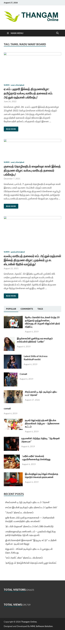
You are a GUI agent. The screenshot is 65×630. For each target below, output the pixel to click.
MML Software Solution (41, 626)
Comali (23, 373)
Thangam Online (29, 621)
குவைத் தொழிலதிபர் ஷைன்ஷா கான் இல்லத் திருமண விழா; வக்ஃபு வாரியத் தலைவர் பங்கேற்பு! (32, 170)
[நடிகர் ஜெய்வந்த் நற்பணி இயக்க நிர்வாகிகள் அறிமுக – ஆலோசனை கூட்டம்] (13, 420)
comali (7, 408)
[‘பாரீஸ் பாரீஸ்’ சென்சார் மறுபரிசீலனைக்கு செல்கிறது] (12, 456)
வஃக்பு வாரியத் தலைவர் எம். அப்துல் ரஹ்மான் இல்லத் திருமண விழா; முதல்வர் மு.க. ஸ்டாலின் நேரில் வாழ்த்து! (32, 260)
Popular (11, 309)
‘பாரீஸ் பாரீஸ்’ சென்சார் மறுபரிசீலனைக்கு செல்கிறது (36, 458)
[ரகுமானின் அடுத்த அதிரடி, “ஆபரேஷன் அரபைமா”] (11, 438)
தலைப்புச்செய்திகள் (18, 252)
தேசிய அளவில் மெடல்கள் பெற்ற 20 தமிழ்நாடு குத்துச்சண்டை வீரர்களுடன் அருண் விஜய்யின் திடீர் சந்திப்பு (42, 322)
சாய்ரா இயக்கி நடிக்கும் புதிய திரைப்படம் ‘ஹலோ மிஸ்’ (31, 507)
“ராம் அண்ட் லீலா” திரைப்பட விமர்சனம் (24, 557)
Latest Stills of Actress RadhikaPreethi (35, 358)
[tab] (11, 309)
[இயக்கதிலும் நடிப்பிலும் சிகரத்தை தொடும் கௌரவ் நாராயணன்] (13, 474)
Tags (40, 309)
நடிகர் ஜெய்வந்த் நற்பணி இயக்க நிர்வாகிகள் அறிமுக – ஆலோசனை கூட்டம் (42, 423)
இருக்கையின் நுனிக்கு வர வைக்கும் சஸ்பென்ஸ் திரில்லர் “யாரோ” (35, 340)
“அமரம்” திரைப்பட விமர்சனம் (19, 512)
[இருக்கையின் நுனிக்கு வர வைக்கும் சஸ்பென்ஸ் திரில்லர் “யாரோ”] (9, 338)
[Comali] (10, 374)
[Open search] (57, 33)
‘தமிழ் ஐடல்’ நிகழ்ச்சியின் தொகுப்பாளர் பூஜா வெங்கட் (31, 562)
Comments (27, 309)
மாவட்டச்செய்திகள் (17, 85)
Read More (10, 128)
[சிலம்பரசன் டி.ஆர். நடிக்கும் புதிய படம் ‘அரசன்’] (13, 392)
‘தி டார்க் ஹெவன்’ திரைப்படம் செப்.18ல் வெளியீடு (29, 526)
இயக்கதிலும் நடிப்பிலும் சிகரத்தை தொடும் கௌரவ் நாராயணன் (41, 475)
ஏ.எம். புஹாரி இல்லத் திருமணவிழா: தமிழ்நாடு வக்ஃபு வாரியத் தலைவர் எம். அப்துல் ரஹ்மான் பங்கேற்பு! (28, 93)
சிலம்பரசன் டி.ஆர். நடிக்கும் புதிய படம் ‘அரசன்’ (27, 502)
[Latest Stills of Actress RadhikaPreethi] (12, 356)
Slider (6, 85)
